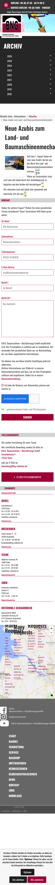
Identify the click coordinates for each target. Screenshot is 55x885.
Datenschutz (16, 811)
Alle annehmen (37, 879)
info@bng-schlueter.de (9, 517)
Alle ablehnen (18, 879)
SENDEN (27, 417)
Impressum (6, 811)
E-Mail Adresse (7, 267)
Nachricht (6, 298)
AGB (24, 811)
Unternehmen (7, 236)
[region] (27, 23)
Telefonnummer (8, 252)
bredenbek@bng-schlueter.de (12, 542)
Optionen (27, 872)
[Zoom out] (51, 633)
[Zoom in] (51, 628)
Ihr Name (6, 221)
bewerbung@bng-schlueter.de (14, 466)
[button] (26, 29)
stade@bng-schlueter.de (9, 570)
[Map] (27, 662)
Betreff (5, 282)
